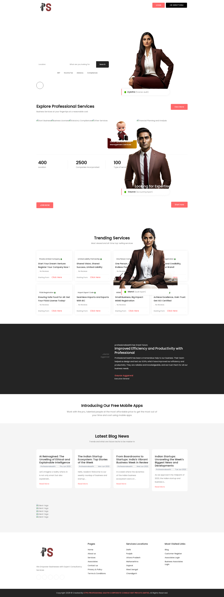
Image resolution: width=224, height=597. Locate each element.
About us (92, 553)
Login (158, 5)
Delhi (128, 549)
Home (64, 5)
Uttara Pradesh (133, 557)
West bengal (132, 569)
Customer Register (173, 553)
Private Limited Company (49, 259)
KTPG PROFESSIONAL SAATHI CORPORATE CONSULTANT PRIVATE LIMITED (116, 593)
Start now (179, 204)
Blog (110, 5)
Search (102, 64)
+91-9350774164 (176, 5)
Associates (88, 5)
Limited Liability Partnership (89, 259)
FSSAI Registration (46, 292)
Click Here (56, 277)
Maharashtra (132, 561)
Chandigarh (131, 573)
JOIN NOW (45, 205)
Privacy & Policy (95, 569)
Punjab (129, 553)
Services (100, 5)
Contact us (93, 565)
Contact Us (121, 5)
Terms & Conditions (97, 573)
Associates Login (172, 557)
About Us (75, 5)
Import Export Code (86, 292)
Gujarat (129, 565)
